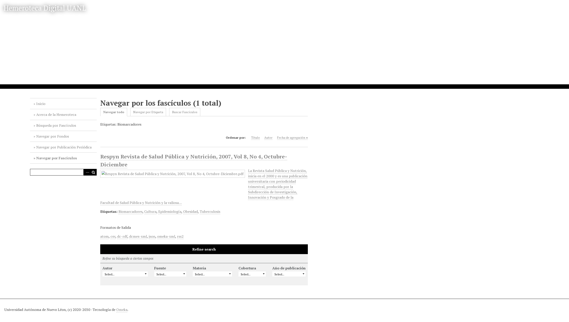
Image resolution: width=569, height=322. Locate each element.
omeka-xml (166, 236)
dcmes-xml (138, 236)
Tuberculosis (210, 211)
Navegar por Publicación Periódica (64, 147)
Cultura (150, 211)
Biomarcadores (130, 211)
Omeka (121, 309)
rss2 (180, 236)
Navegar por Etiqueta (148, 112)
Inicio (40, 103)
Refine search (204, 249)
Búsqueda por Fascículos (56, 125)
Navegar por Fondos (52, 136)
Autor (268, 137)
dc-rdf (122, 236)
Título (255, 137)
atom (104, 236)
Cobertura (247, 268)
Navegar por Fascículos (56, 158)
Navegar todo (113, 112)
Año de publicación (289, 268)
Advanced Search (86, 172)
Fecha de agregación (291, 137)
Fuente (160, 268)
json (152, 236)
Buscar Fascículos (184, 112)
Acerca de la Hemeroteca (56, 114)
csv (112, 236)
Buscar (93, 172)
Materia (199, 268)
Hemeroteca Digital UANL (45, 8)
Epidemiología (169, 211)
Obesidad (190, 211)
